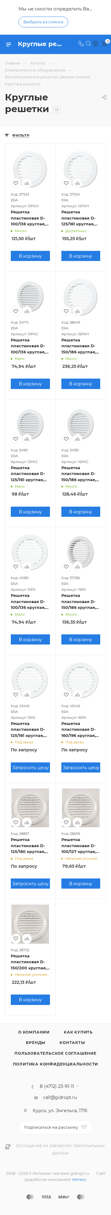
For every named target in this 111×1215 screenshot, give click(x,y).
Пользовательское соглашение (55, 1053)
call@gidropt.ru (60, 1097)
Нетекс (79, 1179)
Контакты (72, 1042)
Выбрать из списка (43, 21)
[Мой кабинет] (95, 44)
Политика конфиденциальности (55, 1064)
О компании (34, 1032)
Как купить (78, 1032)
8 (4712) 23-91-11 (57, 1086)
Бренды (35, 1042)
